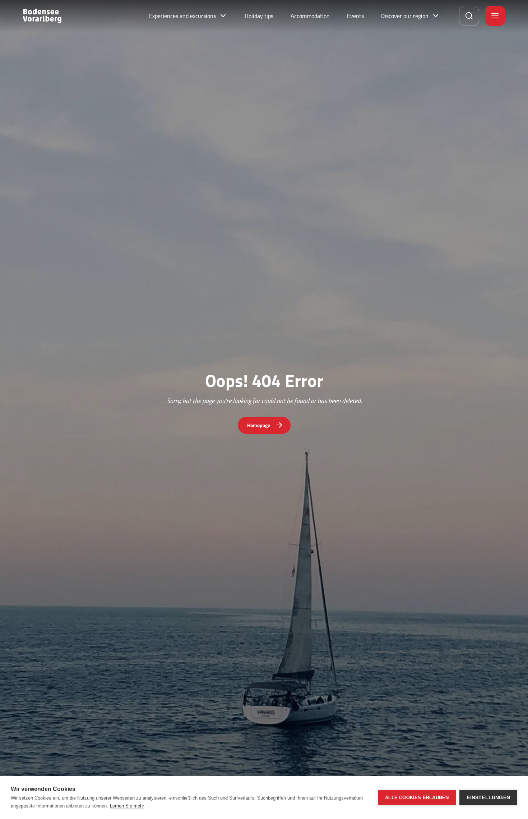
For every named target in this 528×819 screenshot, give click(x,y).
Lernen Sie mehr (127, 806)
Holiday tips (259, 16)
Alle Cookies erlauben (417, 797)
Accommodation (310, 16)
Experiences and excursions (182, 16)
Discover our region (405, 16)
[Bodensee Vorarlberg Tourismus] (42, 16)
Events (355, 16)
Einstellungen (488, 797)
